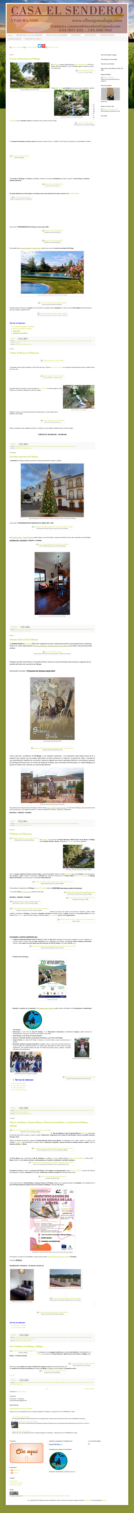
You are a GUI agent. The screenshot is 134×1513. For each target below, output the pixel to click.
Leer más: (12, 1375)
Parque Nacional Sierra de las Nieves (69, 340)
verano (18, 342)
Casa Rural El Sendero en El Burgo (23, 326)
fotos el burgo (32, 340)
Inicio (10, 35)
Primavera (71, 841)
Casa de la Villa (36, 629)
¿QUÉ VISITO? (90, 35)
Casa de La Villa (16, 537)
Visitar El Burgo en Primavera (24, 352)
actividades (18, 1142)
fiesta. (47, 823)
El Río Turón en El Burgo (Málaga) (28, 1421)
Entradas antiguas (89, 1389)
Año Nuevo (18, 629)
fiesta (60, 629)
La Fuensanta (43, 388)
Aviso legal (14, 1481)
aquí (74, 943)
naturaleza (49, 340)
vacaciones (13, 342)
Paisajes (57, 340)
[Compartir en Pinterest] (26, 339)
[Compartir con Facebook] (25, 339)
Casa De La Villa (26, 891)
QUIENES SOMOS (107, 35)
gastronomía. (39, 340)
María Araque (16, 1470)
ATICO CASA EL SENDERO (56, 35)
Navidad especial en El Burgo (24, 456)
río (78, 1110)
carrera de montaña (32, 1110)
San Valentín (79, 1382)
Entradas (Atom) (21, 1391)
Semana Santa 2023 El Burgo (24, 639)
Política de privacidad (17, 1483)
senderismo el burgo (64, 446)
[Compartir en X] (23, 339)
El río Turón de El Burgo (20, 1090)
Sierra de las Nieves (80, 64)
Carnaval (26, 1337)
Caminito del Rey (23, 1110)
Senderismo (81, 340)
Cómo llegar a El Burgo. (19, 1325)
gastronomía (66, 1337)
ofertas (62, 1110)
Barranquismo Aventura (46, 1008)
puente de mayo (73, 1110)
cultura (39, 823)
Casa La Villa (37, 248)
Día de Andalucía (39, 1337)
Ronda (80, 1110)
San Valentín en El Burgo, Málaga (26, 1346)
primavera (56, 446)
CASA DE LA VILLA (33, 39)
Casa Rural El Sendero (19, 1083)
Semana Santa (75, 823)
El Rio (27, 340)
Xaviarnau (87, 1500)
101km (17, 446)
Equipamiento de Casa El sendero (21, 1408)
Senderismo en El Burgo (20, 333)
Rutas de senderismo (19, 1087)
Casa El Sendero (74, 193)
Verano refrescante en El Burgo (25, 58)
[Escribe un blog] (21, 339)
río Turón (59, 88)
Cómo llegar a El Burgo (19, 1085)
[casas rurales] (56, 1444)
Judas (51, 823)
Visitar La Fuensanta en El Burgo (21, 1417)
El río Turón (16, 331)
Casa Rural (18, 340)
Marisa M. (15, 1473)
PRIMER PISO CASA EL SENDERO (29, 35)
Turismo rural (88, 340)
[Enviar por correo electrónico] (19, 339)
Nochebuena (70, 629)
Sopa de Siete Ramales (77, 1158)
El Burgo (56, 64)
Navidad (64, 629)
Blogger (104, 1500)
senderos (68, 874)
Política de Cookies (16, 1485)
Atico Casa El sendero (24, 446)
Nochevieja (76, 629)
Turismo (33, 1339)
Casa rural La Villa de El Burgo (22, 328)
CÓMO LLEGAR (15, 39)
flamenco (53, 1337)
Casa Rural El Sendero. (19, 1327)
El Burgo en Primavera (21, 833)
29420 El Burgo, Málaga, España (23, 344)
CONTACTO (76, 35)
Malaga (45, 340)
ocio (54, 340)
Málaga (50, 1110)
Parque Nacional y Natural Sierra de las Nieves (51, 646)
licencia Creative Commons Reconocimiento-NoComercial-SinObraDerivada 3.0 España (46, 1496)
